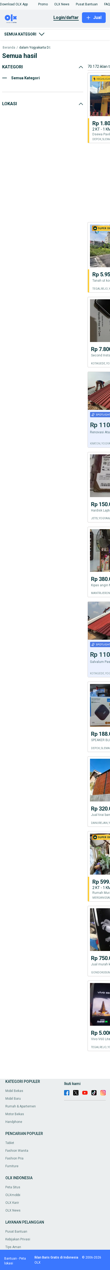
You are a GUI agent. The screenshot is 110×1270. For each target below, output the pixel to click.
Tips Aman (13, 1247)
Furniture (11, 1166)
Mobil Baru (13, 1098)
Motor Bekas (14, 1114)
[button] (14, 4)
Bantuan (10, 1258)
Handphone (13, 1122)
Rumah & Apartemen (20, 1106)
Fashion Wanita (16, 1151)
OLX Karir (12, 1203)
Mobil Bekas (14, 1091)
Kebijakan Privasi (17, 1239)
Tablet (9, 1143)
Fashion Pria (14, 1158)
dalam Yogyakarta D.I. (35, 47)
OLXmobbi (12, 1195)
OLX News (13, 1210)
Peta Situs (12, 1187)
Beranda (9, 47)
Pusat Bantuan (16, 1231)
